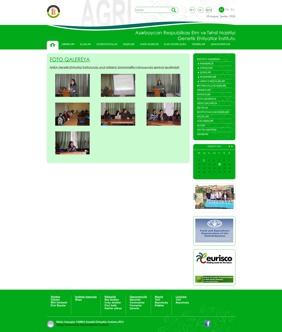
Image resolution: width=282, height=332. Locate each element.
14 (220, 164)
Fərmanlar (136, 305)
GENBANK (202, 134)
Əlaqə (78, 299)
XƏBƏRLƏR (67, 44)
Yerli (157, 299)
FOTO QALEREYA (206, 99)
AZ (221, 10)
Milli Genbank (59, 302)
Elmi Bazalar (58, 305)
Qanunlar (135, 299)
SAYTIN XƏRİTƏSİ (206, 130)
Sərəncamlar (137, 302)
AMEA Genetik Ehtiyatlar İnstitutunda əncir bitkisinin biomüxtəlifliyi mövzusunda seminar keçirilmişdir (114, 67)
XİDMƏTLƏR (204, 90)
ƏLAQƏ (201, 125)
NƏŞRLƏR (127, 45)
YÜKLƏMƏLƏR (205, 121)
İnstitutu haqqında (86, 296)
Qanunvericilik (138, 296)
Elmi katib (111, 305)
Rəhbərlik (110, 296)
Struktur (55, 296)
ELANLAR (85, 44)
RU (232, 10)
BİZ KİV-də (202, 107)
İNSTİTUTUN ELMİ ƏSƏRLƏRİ (213, 112)
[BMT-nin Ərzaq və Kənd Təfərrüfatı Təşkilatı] (214, 231)
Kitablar (159, 305)
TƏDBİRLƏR (197, 45)
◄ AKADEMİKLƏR (206, 77)
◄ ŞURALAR (204, 73)
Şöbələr (55, 299)
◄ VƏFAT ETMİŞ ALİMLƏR (211, 81)
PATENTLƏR (203, 94)
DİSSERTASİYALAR (105, 45)
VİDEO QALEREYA (207, 103)
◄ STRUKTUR (205, 68)
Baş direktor (112, 299)
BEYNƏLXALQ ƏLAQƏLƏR (211, 85)
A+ (192, 10)
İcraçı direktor (113, 302)
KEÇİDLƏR (203, 116)
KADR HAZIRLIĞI (147, 45)
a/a (209, 10)
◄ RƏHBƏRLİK (205, 64)
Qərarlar (134, 308)
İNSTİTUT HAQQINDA (208, 59)
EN (227, 10)
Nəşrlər (159, 296)
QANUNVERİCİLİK (219, 45)
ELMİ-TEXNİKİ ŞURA (175, 44)
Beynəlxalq (161, 302)
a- (200, 10)
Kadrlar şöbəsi (113, 308)
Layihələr (181, 296)
